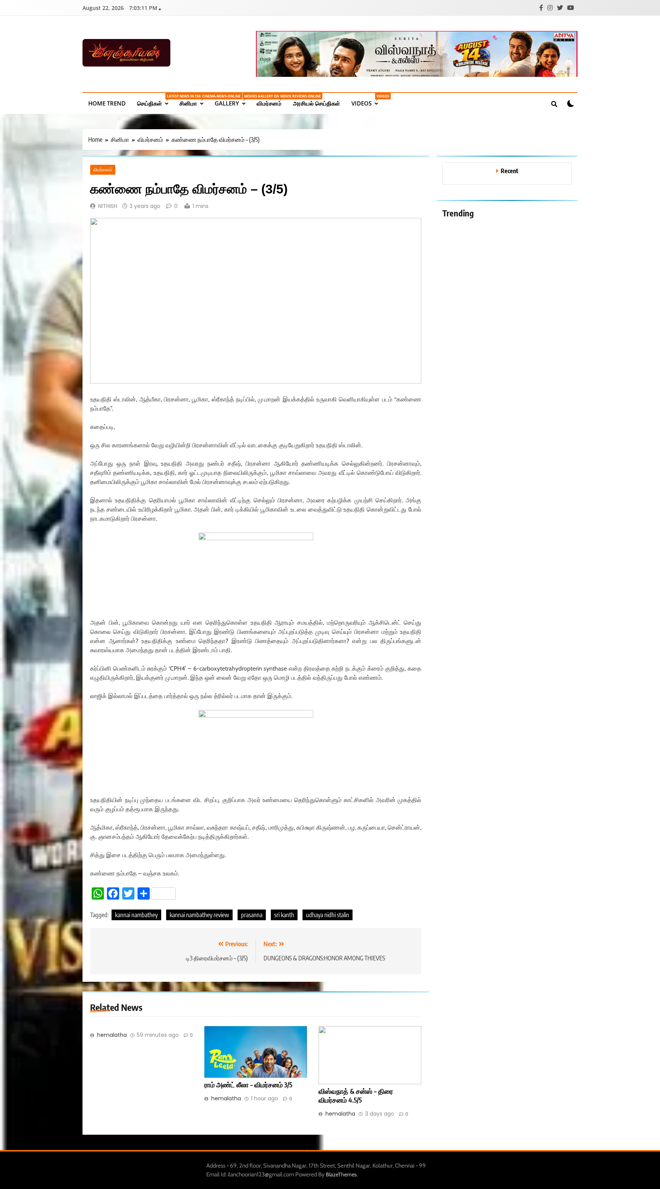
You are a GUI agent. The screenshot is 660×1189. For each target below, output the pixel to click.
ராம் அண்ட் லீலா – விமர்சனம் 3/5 (248, 1084)
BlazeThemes (341, 1174)
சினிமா (194, 100)
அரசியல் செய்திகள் (316, 103)
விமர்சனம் (272, 100)
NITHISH (107, 206)
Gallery (233, 100)
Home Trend (107, 103)
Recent (509, 171)
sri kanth (284, 915)
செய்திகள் (155, 100)
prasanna (251, 915)
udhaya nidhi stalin (327, 915)
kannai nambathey (136, 915)
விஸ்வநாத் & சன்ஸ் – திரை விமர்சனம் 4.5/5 (356, 1096)
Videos (367, 100)
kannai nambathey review (199, 915)
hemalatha (112, 1035)
